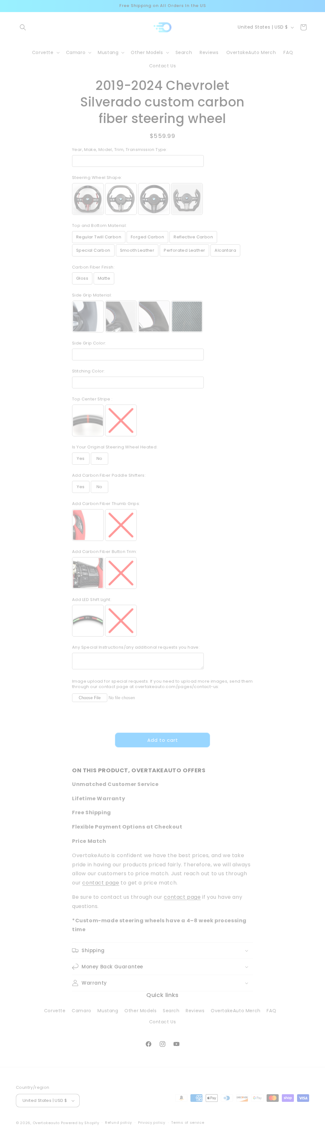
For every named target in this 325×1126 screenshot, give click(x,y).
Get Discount (163, 669)
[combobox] (61, 617)
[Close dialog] (278, 445)
